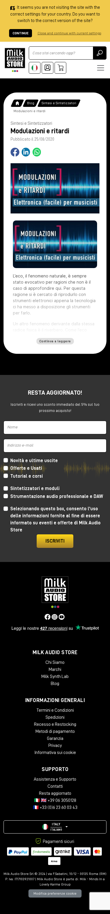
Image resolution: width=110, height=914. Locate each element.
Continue (20, 33)
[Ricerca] (99, 53)
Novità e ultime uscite (34, 460)
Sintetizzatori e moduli (35, 488)
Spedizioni (55, 717)
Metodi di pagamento (55, 731)
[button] (55, 827)
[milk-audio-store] (15, 60)
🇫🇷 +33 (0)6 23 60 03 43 (55, 807)
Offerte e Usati (26, 468)
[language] (34, 68)
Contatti (55, 786)
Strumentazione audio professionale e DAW (56, 496)
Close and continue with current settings (69, 33)
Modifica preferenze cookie (55, 893)
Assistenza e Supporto (55, 779)
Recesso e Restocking (55, 724)
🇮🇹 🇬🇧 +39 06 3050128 (55, 800)
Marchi (55, 669)
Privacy (55, 745)
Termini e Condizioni (55, 710)
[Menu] (100, 68)
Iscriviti (55, 541)
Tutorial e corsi (26, 476)
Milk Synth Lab (55, 676)
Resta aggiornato (55, 793)
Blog (30, 103)
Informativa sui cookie (55, 752)
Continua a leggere (55, 341)
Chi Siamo (55, 662)
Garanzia (55, 738)
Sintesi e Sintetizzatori (59, 103)
